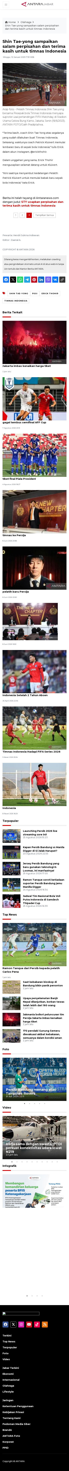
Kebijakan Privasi (13, 1412)
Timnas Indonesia (15, 301)
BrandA (7, 1430)
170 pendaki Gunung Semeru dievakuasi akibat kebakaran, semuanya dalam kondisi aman (42, 1034)
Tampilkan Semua (44, 215)
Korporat (8, 1441)
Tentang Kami (11, 1418)
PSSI (35, 293)
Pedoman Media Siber (16, 1424)
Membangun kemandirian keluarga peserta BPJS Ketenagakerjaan (27, 1281)
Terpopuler (11, 821)
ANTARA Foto (11, 1435)
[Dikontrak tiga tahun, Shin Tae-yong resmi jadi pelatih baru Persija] (34, 568)
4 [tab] (39, 1103)
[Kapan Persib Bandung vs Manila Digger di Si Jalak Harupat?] (11, 852)
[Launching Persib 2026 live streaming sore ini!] (11, 835)
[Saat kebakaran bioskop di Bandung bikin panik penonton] (11, 986)
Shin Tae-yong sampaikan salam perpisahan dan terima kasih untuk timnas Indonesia (32, 27)
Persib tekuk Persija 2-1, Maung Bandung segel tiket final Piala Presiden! (34, 477)
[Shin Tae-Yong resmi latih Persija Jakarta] (30, 621)
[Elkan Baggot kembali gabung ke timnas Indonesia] (34, 784)
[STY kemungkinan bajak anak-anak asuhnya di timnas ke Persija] (34, 511)
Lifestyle (8, 1391)
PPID (6, 1447)
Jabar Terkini (11, 1367)
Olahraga (26, 22)
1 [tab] (24, 1103)
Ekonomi (8, 1373)
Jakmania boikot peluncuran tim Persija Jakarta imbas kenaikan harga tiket (29, 364)
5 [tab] (44, 1103)
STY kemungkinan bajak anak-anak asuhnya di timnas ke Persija (34, 533)
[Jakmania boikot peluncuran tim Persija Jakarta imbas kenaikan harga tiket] (34, 342)
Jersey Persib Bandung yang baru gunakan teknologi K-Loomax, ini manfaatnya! (41, 867)
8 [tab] (47, 1161)
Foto (6, 1049)
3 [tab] (34, 1103)
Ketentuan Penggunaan (18, 1406)
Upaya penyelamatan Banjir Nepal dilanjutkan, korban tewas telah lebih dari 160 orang (43, 1002)
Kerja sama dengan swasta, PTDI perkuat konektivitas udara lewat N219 (34, 1148)
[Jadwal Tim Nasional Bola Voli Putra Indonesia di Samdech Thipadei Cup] (11, 900)
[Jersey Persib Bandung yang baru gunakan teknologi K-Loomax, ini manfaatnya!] (11, 868)
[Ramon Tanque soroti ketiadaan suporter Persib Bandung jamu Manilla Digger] (11, 884)
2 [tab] (29, 1103)
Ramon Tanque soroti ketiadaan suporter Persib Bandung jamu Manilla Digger (43, 883)
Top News (10, 914)
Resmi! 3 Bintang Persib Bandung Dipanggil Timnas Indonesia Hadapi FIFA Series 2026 (32, 749)
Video (7, 1107)
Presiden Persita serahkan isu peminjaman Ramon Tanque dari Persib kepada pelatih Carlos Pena (31, 968)
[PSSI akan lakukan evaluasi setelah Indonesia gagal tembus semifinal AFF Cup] (34, 398)
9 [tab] (52, 1161)
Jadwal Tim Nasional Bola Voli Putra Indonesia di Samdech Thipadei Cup (41, 900)
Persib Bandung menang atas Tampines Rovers (31, 1091)
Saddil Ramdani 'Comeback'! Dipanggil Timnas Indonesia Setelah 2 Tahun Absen (34, 693)
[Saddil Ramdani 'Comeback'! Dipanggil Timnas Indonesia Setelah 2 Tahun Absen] (34, 671)
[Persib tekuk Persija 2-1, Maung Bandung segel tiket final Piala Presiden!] (34, 455)
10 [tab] (57, 1161)
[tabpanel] (34, 1079)
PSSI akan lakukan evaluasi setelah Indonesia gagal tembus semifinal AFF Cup (33, 420)
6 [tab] (37, 1161)
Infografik (9, 1166)
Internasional (11, 1379)
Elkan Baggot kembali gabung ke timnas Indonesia (30, 806)
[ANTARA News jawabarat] (37, 4)
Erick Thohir (50, 293)
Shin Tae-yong (18, 293)
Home (12, 22)
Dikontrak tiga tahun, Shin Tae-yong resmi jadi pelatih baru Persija (34, 589)
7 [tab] (42, 1161)
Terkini (7, 1335)
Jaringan (8, 1400)
